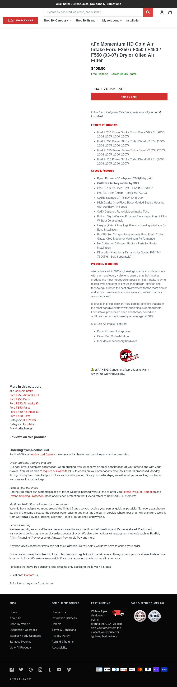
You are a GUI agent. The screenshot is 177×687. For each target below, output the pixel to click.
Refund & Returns (63, 641)
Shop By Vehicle (20, 624)
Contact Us (59, 612)
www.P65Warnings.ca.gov (107, 373)
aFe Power (25, 428)
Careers (56, 624)
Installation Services (64, 618)
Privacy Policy (61, 635)
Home (13, 612)
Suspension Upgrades (23, 630)
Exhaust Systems (20, 641)
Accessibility (59, 647)
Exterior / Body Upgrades (25, 635)
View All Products (21, 647)
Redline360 (25, 679)
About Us (15, 618)
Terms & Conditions (64, 630)
